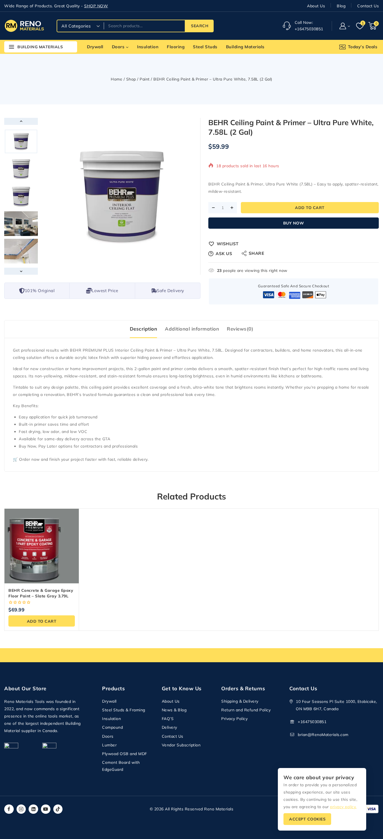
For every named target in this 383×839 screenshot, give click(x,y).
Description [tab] (143, 329)
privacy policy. (343, 806)
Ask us (224, 253)
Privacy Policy (234, 718)
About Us (316, 5)
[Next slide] (21, 271)
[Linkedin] (33, 809)
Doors (108, 736)
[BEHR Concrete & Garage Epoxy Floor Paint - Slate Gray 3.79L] (41, 545)
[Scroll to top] (369, 808)
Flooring (175, 46)
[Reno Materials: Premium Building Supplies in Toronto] (24, 26)
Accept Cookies (307, 819)
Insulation (147, 46)
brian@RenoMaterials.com (323, 734)
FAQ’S (168, 718)
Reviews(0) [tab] (240, 329)
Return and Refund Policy (246, 709)
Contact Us (368, 5)
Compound (112, 727)
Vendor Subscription (181, 745)
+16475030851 (312, 721)
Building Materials (245, 46)
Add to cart (310, 207)
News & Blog (174, 709)
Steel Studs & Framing (123, 709)
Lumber (109, 745)
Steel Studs (205, 46)
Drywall (95, 46)
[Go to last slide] (21, 121)
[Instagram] (21, 809)
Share (256, 253)
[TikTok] (58, 809)
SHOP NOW (96, 5)
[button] (348, 25)
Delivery (169, 727)
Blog (341, 5)
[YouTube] (45, 809)
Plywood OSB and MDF (124, 753)
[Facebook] (9, 809)
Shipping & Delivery (240, 701)
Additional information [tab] (192, 329)
